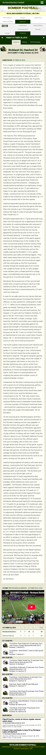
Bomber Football (23, 8)
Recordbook (7, 18)
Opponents (38, 18)
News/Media (38, 25)
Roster (7, 33)
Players (22, 18)
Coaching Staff (23, 29)
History (24, 42)
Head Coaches (8, 22)
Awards (38, 29)
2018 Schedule (35, 42)
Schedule (23, 33)
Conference (23, 25)
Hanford (16, 42)
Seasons (23, 22)
